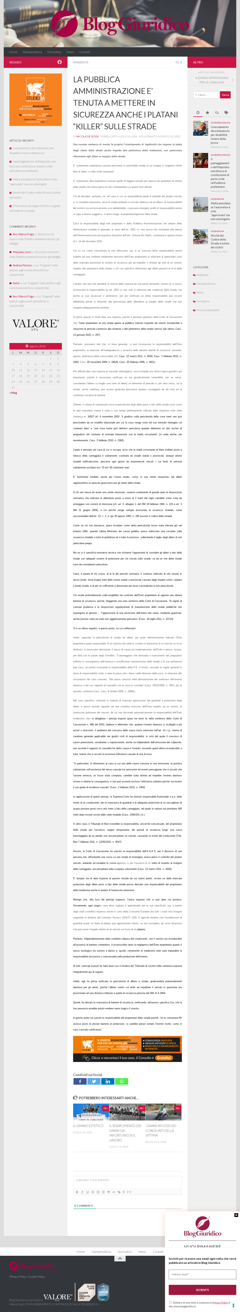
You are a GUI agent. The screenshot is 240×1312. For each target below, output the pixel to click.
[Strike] (92, 1192)
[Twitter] (93, 1081)
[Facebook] (80, 1081)
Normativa (54, 52)
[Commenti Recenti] (216, 113)
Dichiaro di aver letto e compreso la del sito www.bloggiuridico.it (200, 1304)
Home (13, 52)
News (70, 52)
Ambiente (80, 62)
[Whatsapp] (121, 1081)
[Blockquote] (108, 1192)
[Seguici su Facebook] (59, 62)
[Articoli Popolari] (207, 113)
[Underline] (87, 1192)
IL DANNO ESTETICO (88, 1126)
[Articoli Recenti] (197, 113)
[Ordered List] (98, 1192)
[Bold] (77, 1192)
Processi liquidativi (207, 310)
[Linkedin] (107, 1081)
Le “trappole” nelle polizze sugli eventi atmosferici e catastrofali (33, 270)
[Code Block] (113, 1192)
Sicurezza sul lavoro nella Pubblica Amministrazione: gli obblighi (34, 238)
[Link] (119, 1192)
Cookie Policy (36, 1276)
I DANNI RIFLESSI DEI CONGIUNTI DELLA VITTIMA (161, 1130)
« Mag (13, 392)
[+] (129, 1191)
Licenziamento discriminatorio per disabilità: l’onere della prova (220, 134)
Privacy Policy (220, 1302)
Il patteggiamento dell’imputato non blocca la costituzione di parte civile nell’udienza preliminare (32, 166)
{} (124, 1191)
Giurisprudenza (32, 52)
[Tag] (226, 113)
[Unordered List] (103, 1192)
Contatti (84, 52)
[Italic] (82, 1192)
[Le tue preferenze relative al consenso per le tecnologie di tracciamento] (233, 1305)
